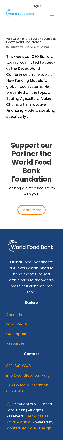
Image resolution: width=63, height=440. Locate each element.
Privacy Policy (18, 422)
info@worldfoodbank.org (28, 375)
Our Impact (16, 333)
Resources (15, 343)
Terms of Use (37, 416)
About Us (14, 314)
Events (45, 47)
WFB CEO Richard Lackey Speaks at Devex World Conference (31, 40)
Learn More (31, 209)
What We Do (17, 324)
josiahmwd (16, 47)
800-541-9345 (18, 365)
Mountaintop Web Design (28, 428)
